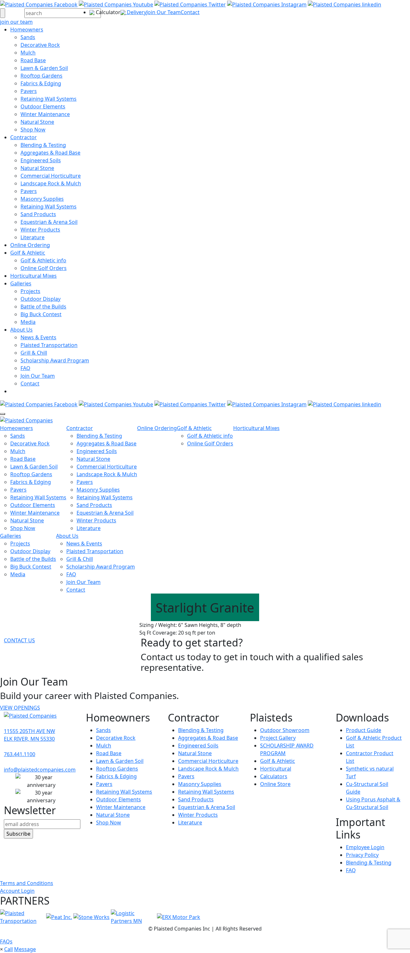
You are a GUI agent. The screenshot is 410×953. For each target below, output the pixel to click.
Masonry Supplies (42, 198)
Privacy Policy (362, 854)
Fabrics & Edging (40, 83)
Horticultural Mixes (33, 275)
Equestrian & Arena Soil (49, 221)
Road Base (33, 60)
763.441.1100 (19, 754)
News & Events (38, 337)
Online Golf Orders (43, 268)
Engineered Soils (40, 160)
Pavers (28, 91)
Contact (190, 12)
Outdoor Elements (42, 106)
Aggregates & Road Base (50, 152)
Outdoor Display (40, 298)
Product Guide (363, 730)
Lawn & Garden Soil (44, 68)
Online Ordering (30, 245)
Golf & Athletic (27, 252)
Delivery (136, 12)
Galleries (20, 283)
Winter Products (40, 229)
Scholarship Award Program (54, 360)
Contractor (23, 137)
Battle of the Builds (43, 306)
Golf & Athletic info (43, 260)
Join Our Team (163, 12)
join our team (16, 21)
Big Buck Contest (41, 314)
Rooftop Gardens (41, 75)
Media (28, 321)
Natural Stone (37, 121)
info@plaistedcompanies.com (40, 769)
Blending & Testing (43, 144)
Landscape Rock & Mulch (50, 183)
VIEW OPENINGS (20, 707)
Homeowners (26, 29)
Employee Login (365, 847)
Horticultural (275, 768)
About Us (21, 329)
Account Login (17, 890)
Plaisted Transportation (49, 345)
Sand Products (38, 214)
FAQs (6, 941)
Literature (32, 237)
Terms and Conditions (26, 883)
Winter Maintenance (45, 114)
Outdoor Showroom (284, 730)
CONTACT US (19, 640)
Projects (30, 291)
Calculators (273, 776)
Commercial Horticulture (50, 175)
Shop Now (32, 129)
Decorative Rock (40, 44)
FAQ (25, 368)
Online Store (275, 784)
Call (8, 949)
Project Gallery (278, 737)
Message (25, 949)
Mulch (28, 52)
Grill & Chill (33, 352)
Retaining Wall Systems (48, 98)
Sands (27, 37)
